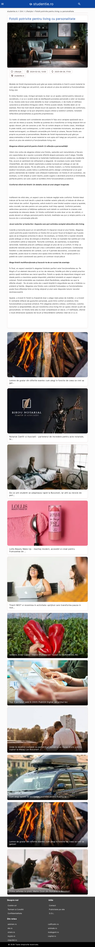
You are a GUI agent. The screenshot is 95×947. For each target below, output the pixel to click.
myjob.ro (11, 936)
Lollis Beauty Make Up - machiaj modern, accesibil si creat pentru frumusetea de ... (42, 550)
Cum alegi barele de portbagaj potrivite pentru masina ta (37, 796)
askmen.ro (12, 924)
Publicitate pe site (57, 909)
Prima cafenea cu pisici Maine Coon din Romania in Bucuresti (39, 891)
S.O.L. (51, 913)
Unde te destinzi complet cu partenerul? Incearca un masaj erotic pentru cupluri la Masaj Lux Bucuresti (45, 748)
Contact (52, 905)
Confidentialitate (15, 913)
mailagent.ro (53, 932)
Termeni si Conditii (16, 909)
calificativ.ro (53, 924)
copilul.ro (52, 936)
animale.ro (52, 928)
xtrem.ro (11, 932)
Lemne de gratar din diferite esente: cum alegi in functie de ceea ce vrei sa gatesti (46, 842)
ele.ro (10, 928)
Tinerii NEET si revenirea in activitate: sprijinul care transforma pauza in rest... (45, 606)
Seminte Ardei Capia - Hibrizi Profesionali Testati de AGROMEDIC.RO (43, 655)
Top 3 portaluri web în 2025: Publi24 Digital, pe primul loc (38, 702)
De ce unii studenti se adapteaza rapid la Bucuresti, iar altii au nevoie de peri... (45, 494)
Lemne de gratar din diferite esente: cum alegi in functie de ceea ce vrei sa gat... (46, 381)
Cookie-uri (12, 905)
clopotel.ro (12, 940)
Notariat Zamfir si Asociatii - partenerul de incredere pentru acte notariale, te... (46, 437)
